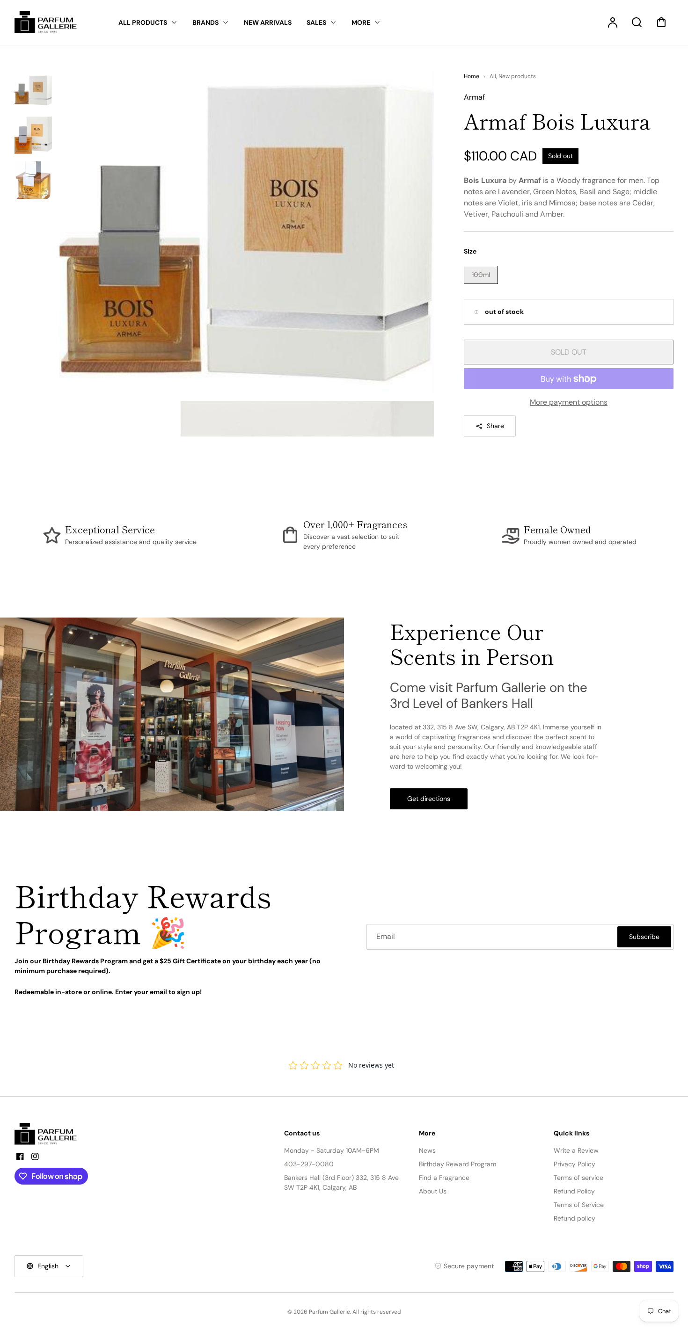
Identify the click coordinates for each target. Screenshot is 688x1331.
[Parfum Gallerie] (50, 1134)
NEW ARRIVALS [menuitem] (268, 22)
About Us (432, 1191)
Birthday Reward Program (457, 1164)
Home (471, 76)
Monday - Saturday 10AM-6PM (331, 1150)
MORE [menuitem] (360, 22)
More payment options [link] (568, 402)
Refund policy (574, 1218)
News (427, 1150)
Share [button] (495, 426)
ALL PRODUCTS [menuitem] (142, 22)
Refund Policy (574, 1191)
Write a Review (576, 1150)
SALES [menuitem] (316, 22)
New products (517, 76)
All (493, 76)
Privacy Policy (574, 1164)
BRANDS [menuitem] (205, 22)
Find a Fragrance (444, 1177)
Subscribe (644, 936)
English (48, 1266)
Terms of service (578, 1177)
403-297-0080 (309, 1164)
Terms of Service (579, 1204)
